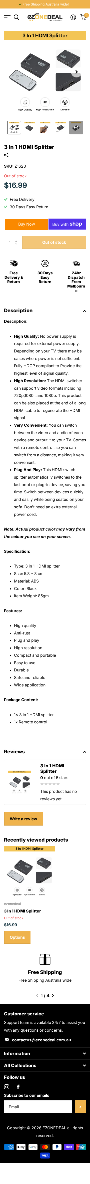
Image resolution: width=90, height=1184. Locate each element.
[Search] (16, 17)
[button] (76, 72)
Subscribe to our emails (26, 1095)
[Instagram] (6, 1087)
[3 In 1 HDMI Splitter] (29, 871)
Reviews (14, 752)
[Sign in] (73, 17)
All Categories (7, 17)
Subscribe (80, 1107)
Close (45, 1053)
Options (17, 937)
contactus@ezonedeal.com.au (41, 1039)
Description (18, 310)
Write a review (23, 818)
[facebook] (18, 1087)
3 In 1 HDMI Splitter (22, 910)
